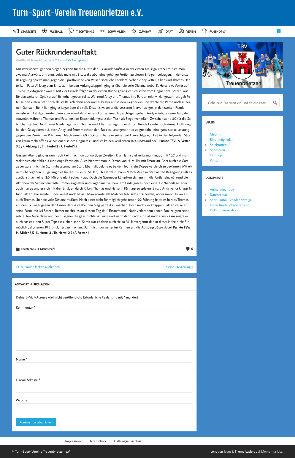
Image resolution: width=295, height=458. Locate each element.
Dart (169, 31)
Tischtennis (85, 31)
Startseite (28, 31)
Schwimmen (116, 31)
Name (21, 359)
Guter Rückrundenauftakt (56, 51)
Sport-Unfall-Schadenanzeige (231, 200)
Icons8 (228, 451)
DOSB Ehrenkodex (223, 210)
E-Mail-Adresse (28, 380)
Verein (191, 31)
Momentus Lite (271, 451)
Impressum (73, 441)
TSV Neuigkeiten (77, 60)
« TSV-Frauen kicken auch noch (37, 267)
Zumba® (145, 31)
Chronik (215, 134)
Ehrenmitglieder (221, 139)
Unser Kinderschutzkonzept (229, 205)
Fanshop (215, 31)
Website (21, 400)
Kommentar (25, 307)
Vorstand (216, 160)
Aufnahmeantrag (222, 189)
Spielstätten (218, 144)
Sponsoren (217, 150)
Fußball (56, 31)
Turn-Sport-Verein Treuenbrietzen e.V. (78, 13)
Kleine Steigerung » (179, 267)
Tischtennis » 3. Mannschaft (38, 249)
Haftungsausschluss (127, 441)
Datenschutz (219, 194)
